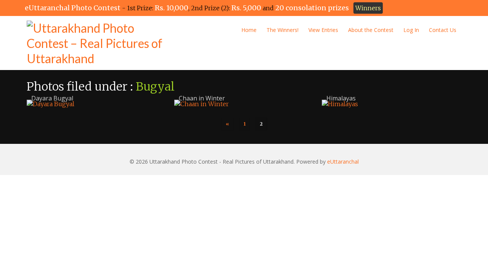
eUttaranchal (343, 161)
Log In (411, 29)
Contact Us (442, 29)
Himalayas (341, 98)
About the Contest (370, 29)
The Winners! (282, 29)
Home (249, 29)
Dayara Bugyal (52, 98)
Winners (368, 8)
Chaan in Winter (202, 98)
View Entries (323, 29)
